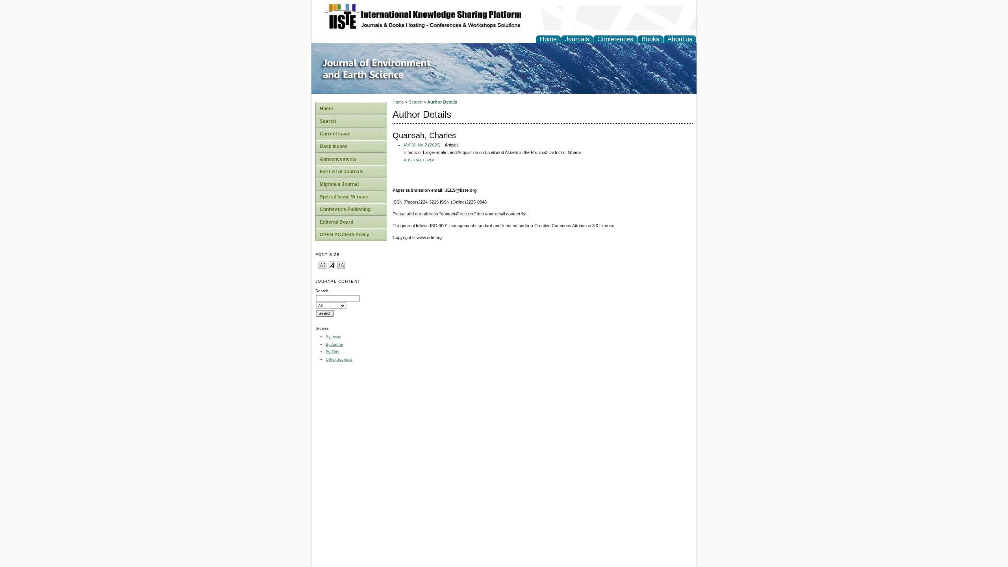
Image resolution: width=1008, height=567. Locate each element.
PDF (431, 160)
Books (650, 39)
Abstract (414, 160)
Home (548, 39)
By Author (334, 344)
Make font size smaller (322, 264)
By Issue (333, 337)
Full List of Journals (341, 171)
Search (328, 121)
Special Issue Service (344, 197)
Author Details (442, 102)
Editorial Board (336, 222)
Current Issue (335, 134)
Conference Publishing (345, 209)
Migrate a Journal (339, 184)
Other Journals (339, 359)
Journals (577, 39)
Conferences (615, 39)
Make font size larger (341, 264)
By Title (332, 352)
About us (679, 39)
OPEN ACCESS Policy (344, 234)
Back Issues (334, 146)
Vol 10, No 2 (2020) (422, 145)
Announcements (338, 159)
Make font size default (332, 264)
